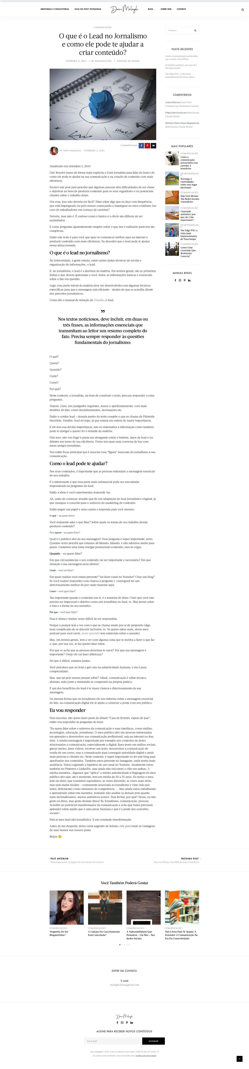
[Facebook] (175, 280)
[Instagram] (180, 280)
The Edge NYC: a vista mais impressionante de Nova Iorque (189, 234)
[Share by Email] (153, 145)
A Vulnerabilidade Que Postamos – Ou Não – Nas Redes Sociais (141, 935)
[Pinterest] (185, 280)
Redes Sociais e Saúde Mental (179, 126)
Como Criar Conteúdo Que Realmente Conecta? (188, 251)
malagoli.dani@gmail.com (124, 984)
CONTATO (181, 9)
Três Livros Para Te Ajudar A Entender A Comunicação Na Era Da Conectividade (181, 935)
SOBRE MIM (166, 9)
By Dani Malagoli (71, 150)
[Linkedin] (189, 280)
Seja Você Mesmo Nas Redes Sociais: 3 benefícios (190, 198)
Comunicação (103, 27)
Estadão (99, 300)
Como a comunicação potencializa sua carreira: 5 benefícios (189, 162)
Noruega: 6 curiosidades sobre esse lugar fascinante (189, 183)
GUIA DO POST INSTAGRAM (88, 9)
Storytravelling (190, 174)
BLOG (150, 9)
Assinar (154, 1041)
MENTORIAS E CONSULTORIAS (55, 9)
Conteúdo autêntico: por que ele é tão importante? (188, 215)
